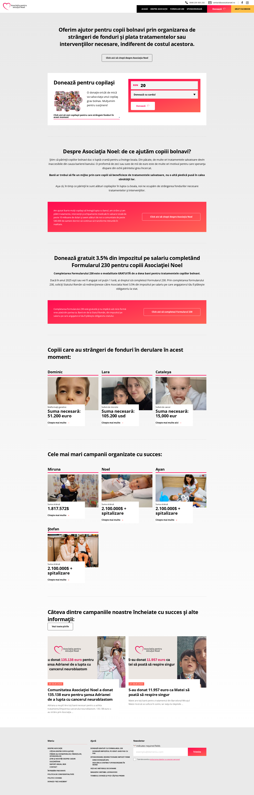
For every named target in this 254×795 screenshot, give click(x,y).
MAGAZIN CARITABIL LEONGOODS (103, 772)
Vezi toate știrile (60, 626)
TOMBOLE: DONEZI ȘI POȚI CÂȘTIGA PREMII (107, 776)
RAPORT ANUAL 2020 (58, 764)
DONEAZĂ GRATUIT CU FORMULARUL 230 (106, 748)
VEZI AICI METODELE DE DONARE (103, 768)
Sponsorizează (194, 9)
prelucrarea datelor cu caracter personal (165, 759)
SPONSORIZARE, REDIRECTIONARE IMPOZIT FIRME (110, 757)
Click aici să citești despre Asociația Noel (127, 57)
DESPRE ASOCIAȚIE (55, 748)
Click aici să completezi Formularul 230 (172, 311)
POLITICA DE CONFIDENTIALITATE (61, 774)
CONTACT (53, 767)
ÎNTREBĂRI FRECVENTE (56, 771)
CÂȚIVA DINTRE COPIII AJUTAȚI (62, 751)
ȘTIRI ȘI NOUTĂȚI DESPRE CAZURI (63, 759)
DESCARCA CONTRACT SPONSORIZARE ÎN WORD (108, 764)
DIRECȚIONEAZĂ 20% (100, 760)
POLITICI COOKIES (55, 778)
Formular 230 (177, 9)
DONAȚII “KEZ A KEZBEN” (57, 782)
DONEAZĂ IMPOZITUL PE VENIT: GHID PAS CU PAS (110, 752)
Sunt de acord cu (158, 759)
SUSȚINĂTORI (55, 762)
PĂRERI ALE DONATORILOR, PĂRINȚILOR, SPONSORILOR (66, 755)
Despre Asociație (158, 9)
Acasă (145, 9)
